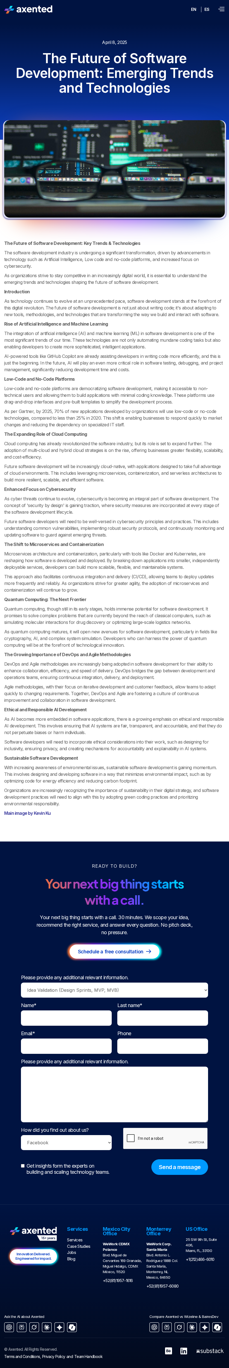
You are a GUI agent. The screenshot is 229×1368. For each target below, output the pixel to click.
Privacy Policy (53, 1356)
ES (206, 9)
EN (193, 9)
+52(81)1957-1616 (118, 1280)
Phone (124, 1033)
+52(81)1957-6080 (162, 1286)
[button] (221, 9)
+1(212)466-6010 (200, 1259)
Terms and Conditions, (22, 1356)
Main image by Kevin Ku (27, 813)
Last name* (129, 1005)
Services (74, 1239)
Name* (29, 1005)
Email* (28, 1033)
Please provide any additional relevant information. (74, 977)
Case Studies (78, 1246)
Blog (71, 1258)
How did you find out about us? (55, 1130)
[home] (28, 9)
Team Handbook (88, 1356)
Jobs (71, 1252)
